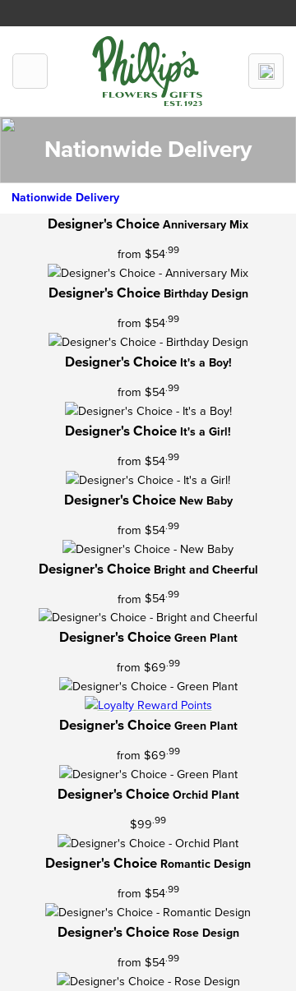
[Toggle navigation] (30, 71)
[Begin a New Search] (266, 71)
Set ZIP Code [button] (188, 9)
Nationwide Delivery (65, 198)
